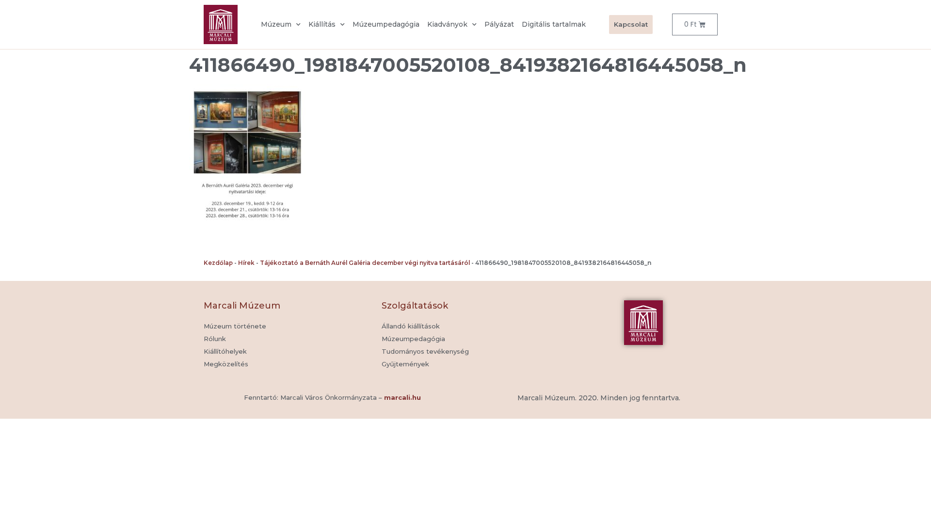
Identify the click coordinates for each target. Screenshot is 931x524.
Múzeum (276, 24)
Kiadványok (447, 24)
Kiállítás (322, 24)
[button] (405, 364)
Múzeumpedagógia (386, 24)
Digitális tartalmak (554, 24)
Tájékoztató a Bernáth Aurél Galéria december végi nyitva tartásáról (365, 262)
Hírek (246, 262)
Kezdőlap (218, 262)
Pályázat (499, 24)
